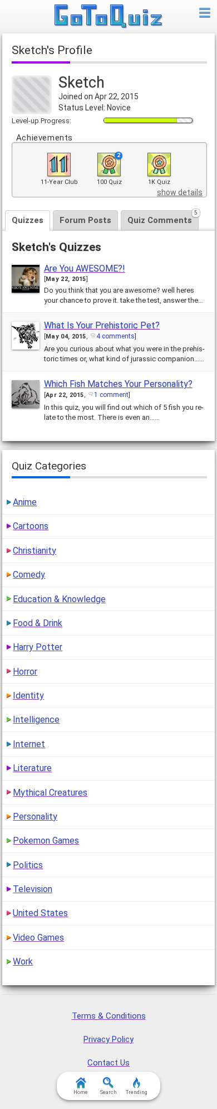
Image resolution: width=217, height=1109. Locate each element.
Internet (29, 744)
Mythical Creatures (50, 792)
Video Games (38, 937)
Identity (28, 695)
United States (40, 913)
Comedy (29, 574)
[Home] (109, 16)
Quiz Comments (162, 217)
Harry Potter (37, 647)
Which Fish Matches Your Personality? (118, 384)
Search (108, 1092)
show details (180, 192)
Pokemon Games (46, 840)
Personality (35, 816)
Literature (32, 768)
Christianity (34, 550)
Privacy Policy (108, 1039)
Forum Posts (85, 220)
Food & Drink (37, 623)
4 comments (115, 336)
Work (23, 961)
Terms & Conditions (109, 1016)
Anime (25, 502)
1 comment (111, 395)
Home (80, 1092)
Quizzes (27, 220)
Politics (28, 865)
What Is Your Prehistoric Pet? (102, 325)
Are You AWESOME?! (84, 268)
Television (32, 889)
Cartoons (30, 526)
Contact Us (108, 1063)
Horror (25, 671)
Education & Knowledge (59, 599)
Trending (136, 1092)
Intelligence (36, 719)
